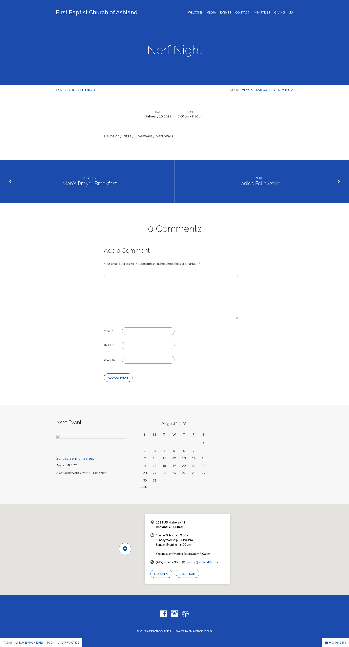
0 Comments (337, 642)
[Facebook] (163, 613)
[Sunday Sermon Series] (90, 449)
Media (211, 12)
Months (284, 89)
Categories (264, 89)
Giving (279, 12)
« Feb (143, 487)
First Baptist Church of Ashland (96, 12)
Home (60, 89)
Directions (187, 573)
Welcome (195, 12)
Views (246, 89)
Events (225, 12)
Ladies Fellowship (259, 183)
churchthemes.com (200, 630)
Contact (242, 12)
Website (109, 359)
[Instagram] (174, 613)
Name (108, 331)
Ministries (262, 12)
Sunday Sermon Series (75, 458)
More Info (161, 573)
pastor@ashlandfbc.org (203, 562)
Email (109, 345)
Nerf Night (87, 89)
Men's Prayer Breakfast (89, 183)
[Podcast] (185, 613)
